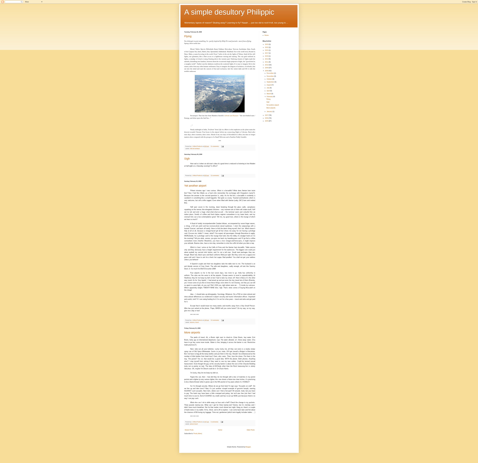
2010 (267, 65)
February (270, 96)
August (269, 85)
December (270, 73)
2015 (267, 56)
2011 (267, 62)
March (269, 94)
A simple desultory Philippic (229, 12)
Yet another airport (195, 185)
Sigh (187, 158)
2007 (267, 115)
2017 (267, 53)
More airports (192, 332)
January (269, 111)
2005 (267, 121)
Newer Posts (189, 430)
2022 (267, 47)
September (270, 82)
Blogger (248, 447)
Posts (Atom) (197, 433)
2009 (267, 68)
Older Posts (251, 430)
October (269, 79)
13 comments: (215, 175)
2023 (267, 44)
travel (197, 322)
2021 (267, 50)
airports (192, 322)
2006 (267, 118)
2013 (267, 59)
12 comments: (215, 320)
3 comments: (215, 422)
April (268, 91)
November (270, 76)
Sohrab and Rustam (231, 115)
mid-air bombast (195, 148)
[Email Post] (222, 146)
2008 (267, 71)
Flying (187, 36)
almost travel (194, 424)
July (268, 88)
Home (220, 430)
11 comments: (215, 146)
